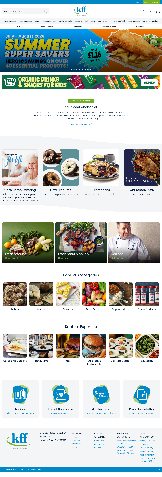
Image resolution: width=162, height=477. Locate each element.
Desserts (78, 21)
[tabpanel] (81, 50)
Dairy (93, 21)
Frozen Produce (134, 21)
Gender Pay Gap (147, 451)
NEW (18, 26)
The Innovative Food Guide (100, 413)
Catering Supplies (150, 21)
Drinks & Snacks (65, 21)
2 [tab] (74, 69)
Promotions (77, 26)
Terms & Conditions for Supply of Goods (125, 451)
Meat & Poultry (104, 21)
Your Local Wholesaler (76, 442)
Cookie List (144, 444)
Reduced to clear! (109, 26)
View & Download (60, 413)
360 (40, 469)
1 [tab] (71, 69)
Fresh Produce (10, 21)
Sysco (74, 447)
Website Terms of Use (126, 447)
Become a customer (151, 2)
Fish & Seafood (119, 21)
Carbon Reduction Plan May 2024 (147, 459)
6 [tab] (85, 69)
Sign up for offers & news (140, 413)
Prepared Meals (49, 21)
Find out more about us (80, 124)
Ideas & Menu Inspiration (19, 413)
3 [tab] (77, 69)
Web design (32, 469)
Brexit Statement (147, 455)
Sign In (138, 2)
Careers (75, 437)
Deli (86, 21)
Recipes (97, 448)
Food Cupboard (25, 21)
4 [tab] (79, 69)
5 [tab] (82, 69)
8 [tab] (90, 69)
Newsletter (99, 440)
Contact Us (140, 26)
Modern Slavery (146, 448)
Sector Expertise (46, 26)
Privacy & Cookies (147, 440)
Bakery (37, 21)
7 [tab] (88, 69)
